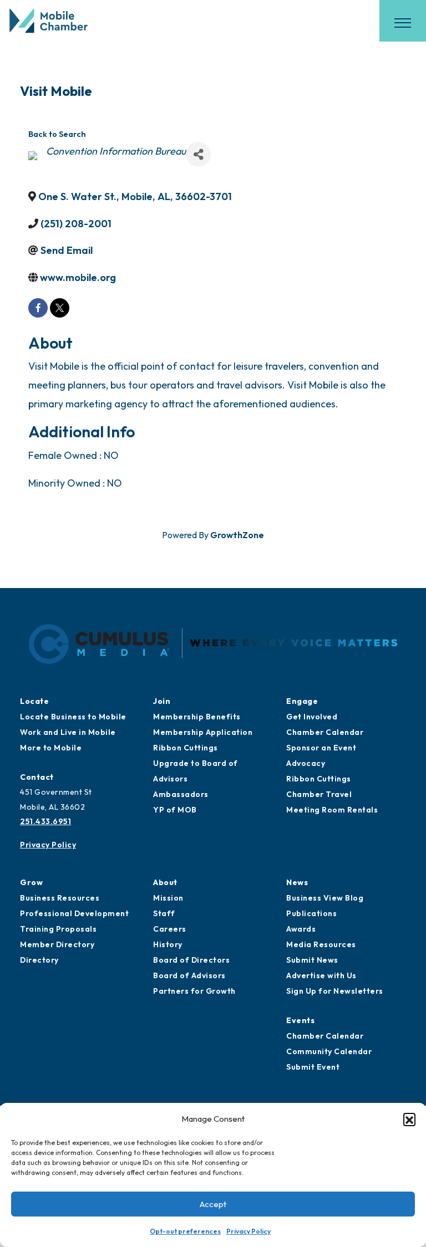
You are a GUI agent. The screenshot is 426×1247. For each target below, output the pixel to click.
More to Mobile (51, 748)
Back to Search (57, 134)
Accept (213, 1204)
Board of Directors (191, 960)
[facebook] (38, 308)
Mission (168, 898)
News (297, 882)
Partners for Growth (194, 991)
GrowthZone (237, 534)
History (167, 944)
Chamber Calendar (324, 732)
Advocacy (305, 763)
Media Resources (321, 944)
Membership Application (202, 732)
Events (300, 1020)
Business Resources (59, 898)
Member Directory (57, 944)
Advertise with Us (321, 975)
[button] (409, 1119)
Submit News (312, 960)
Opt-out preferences (185, 1231)
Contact (37, 777)
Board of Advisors (189, 975)
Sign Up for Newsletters (334, 991)
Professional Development (74, 913)
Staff (164, 913)
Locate (34, 701)
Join (161, 701)
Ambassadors (181, 794)
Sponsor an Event (321, 748)
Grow (31, 882)
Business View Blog (324, 898)
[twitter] (59, 308)
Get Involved (311, 717)
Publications (311, 913)
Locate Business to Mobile (73, 717)
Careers (169, 929)
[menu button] (402, 23)
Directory (39, 960)
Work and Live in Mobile (68, 732)
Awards (301, 929)
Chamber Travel (319, 794)
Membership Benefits (197, 717)
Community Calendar (329, 1051)
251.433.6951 (45, 821)
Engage (302, 701)
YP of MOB (175, 810)
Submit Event (312, 1067)
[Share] (198, 154)
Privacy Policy (248, 1231)
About (165, 882)
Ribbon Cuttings (185, 748)
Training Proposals (58, 929)
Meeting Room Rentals (332, 810)
